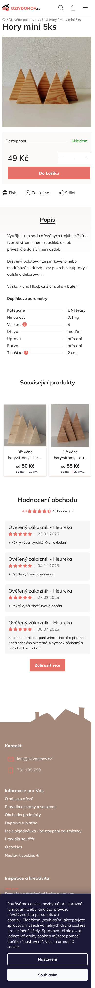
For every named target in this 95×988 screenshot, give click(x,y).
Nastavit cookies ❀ (22, 855)
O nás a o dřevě (19, 798)
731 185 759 (29, 770)
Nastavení (47, 959)
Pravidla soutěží (19, 838)
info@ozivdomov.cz (34, 758)
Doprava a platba (21, 822)
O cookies (13, 847)
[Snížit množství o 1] (61, 158)
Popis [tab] (47, 219)
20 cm (33, 471)
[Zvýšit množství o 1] (86, 158)
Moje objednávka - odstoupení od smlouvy (43, 830)
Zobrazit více (47, 665)
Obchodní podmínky (23, 814)
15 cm (20, 471)
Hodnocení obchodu (47, 500)
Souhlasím (47, 974)
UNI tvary (77, 310)
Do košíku (49, 173)
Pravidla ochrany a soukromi (31, 806)
